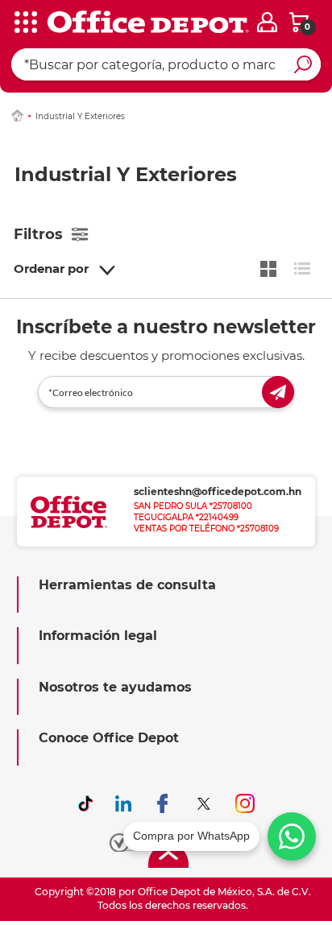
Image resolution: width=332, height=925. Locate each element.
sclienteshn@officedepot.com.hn (217, 491)
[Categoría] (24, 23)
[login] (267, 22)
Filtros (38, 234)
